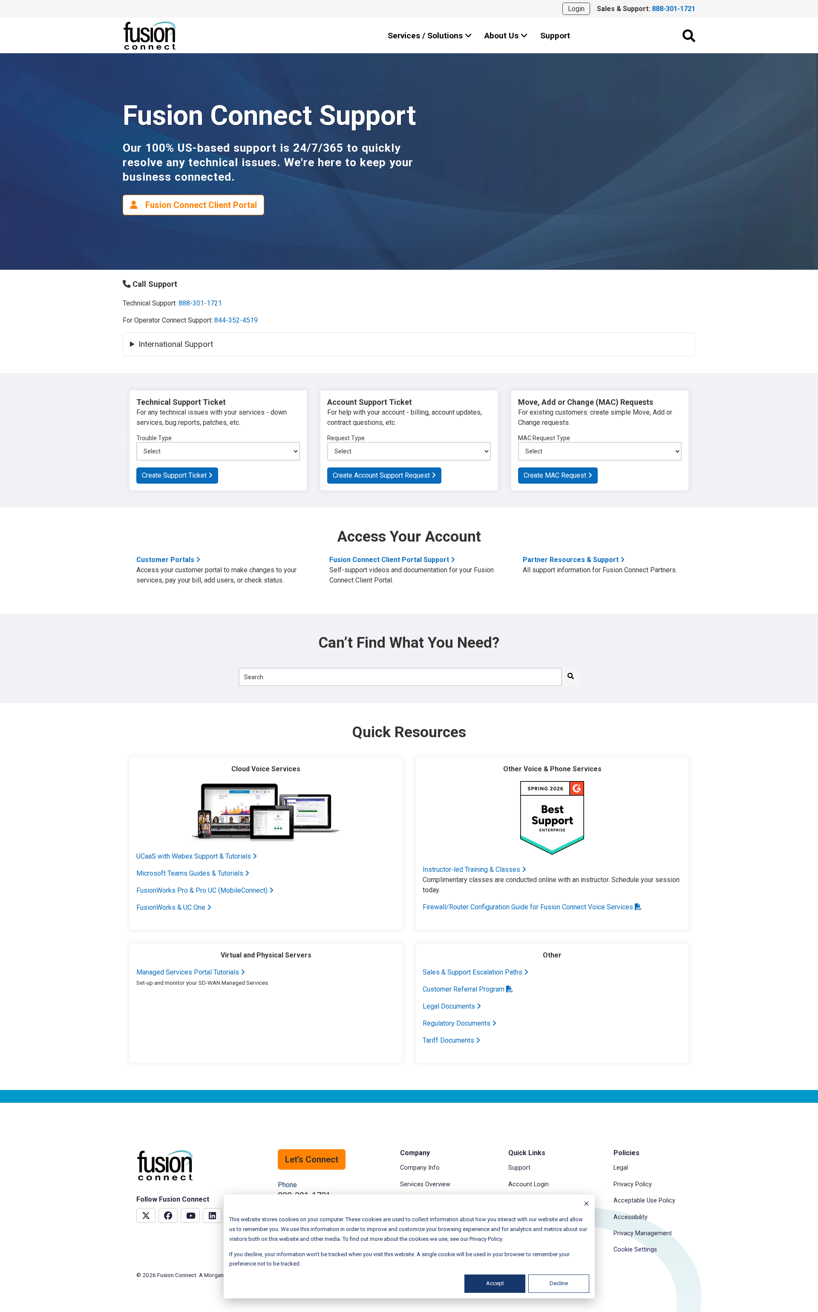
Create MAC (556, 475)
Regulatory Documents (457, 1023)
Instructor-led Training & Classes (472, 869)
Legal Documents (450, 1006)
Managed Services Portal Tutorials (188, 972)
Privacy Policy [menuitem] (633, 1184)
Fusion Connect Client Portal (200, 205)
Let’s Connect (311, 1159)
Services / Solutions (426, 35)
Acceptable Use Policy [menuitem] (644, 1200)
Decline (559, 1283)
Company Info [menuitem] (420, 1167)
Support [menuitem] (519, 1167)
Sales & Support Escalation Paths (473, 972)
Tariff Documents (449, 1040)
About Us (502, 35)
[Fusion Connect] (150, 36)
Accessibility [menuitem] (631, 1217)
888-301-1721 (200, 303)
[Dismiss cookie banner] (586, 1205)
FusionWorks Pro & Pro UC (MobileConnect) (202, 890)
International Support (176, 344)
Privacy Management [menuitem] (643, 1233)
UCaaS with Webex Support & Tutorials (194, 856)
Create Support (175, 475)
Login (576, 9)
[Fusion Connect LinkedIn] (212, 1215)
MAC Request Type (544, 438)
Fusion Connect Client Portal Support (390, 560)
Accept (495, 1283)
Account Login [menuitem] (528, 1184)
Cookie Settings (635, 1249)
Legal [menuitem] (621, 1167)
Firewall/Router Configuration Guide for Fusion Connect (529, 907)
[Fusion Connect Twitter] (146, 1215)
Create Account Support (382, 475)
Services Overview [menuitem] (425, 1184)
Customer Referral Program (464, 989)
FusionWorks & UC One (171, 907)
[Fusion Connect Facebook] (168, 1215)
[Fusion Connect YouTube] (190, 1215)
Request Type (346, 438)
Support (555, 35)
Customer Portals (166, 560)
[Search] (689, 35)
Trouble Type (154, 438)
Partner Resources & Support (571, 560)
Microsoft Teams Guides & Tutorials (190, 873)
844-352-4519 (236, 320)
